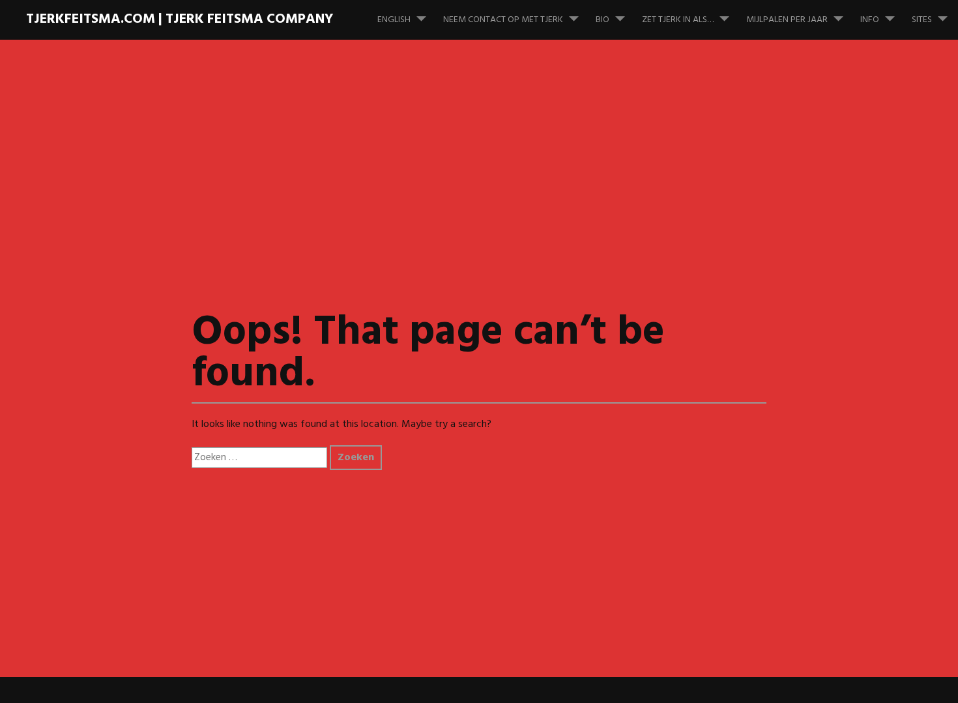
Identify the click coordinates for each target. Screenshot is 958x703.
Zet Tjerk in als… (678, 19)
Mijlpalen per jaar (787, 19)
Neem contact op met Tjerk (503, 19)
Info (869, 19)
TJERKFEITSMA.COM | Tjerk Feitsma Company (179, 19)
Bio (602, 19)
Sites (922, 19)
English (394, 19)
